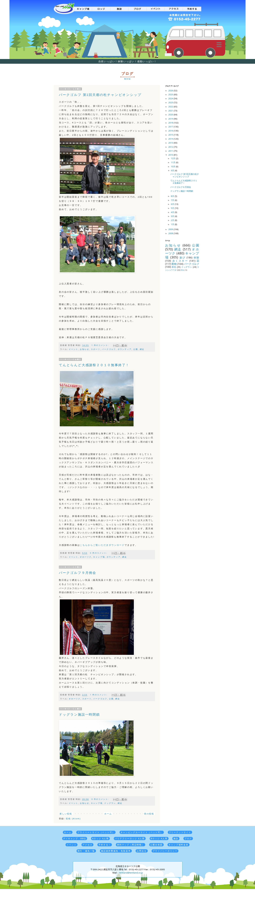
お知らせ (84, 349)
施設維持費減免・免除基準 (116, 850)
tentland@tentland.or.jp (131, 872)
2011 (171, 150)
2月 (173, 220)
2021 (171, 110)
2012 (171, 146)
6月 (173, 204)
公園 (135, 349)
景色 (174, 267)
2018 (171, 122)
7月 (173, 200)
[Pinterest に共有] (125, 345)
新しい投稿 (66, 813)
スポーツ (95, 349)
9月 (173, 170)
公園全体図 (156, 844)
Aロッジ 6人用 (100, 838)
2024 (171, 98)
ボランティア (125, 349)
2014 (171, 138)
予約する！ (104, 844)
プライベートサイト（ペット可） (96, 832)
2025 (171, 94)
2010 (171, 154)
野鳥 (182, 270)
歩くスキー (180, 260)
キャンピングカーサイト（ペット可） (142, 832)
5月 (173, 208)
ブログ (188, 838)
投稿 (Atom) (73, 818)
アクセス (87, 844)
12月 (173, 158)
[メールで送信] (114, 345)
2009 (171, 229)
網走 (142, 349)
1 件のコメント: (100, 345)
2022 (171, 106)
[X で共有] (120, 345)
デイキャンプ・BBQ (74, 838)
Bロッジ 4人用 (159, 838)
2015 (171, 134)
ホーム (108, 813)
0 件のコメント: (99, 553)
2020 (171, 114)
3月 (173, 216)
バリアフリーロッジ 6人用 (130, 838)
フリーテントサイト (180, 832)
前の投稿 (149, 813)
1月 (173, 224)
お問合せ (142, 850)
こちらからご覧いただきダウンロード (102, 544)
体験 (196, 257)
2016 (171, 130)
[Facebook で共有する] (122, 345)
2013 (171, 142)
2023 (171, 102)
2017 (171, 126)
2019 (171, 118)
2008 (171, 233)
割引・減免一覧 (86, 850)
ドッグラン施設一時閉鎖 (79, 714)
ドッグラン (110, 803)
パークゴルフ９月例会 (77, 573)
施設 (175, 838)
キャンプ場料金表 (178, 844)
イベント (73, 349)
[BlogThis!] (117, 345)
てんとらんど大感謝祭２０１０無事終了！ (94, 365)
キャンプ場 (99, 557)
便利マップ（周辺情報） (130, 844)
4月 (173, 212)
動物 (174, 264)
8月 (173, 196)
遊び (182, 257)
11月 (173, 162)
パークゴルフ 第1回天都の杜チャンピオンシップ (100, 95)
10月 (173, 166)
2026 (171, 90)
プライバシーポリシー (165, 850)
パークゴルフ (109, 349)
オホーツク (85, 557)
